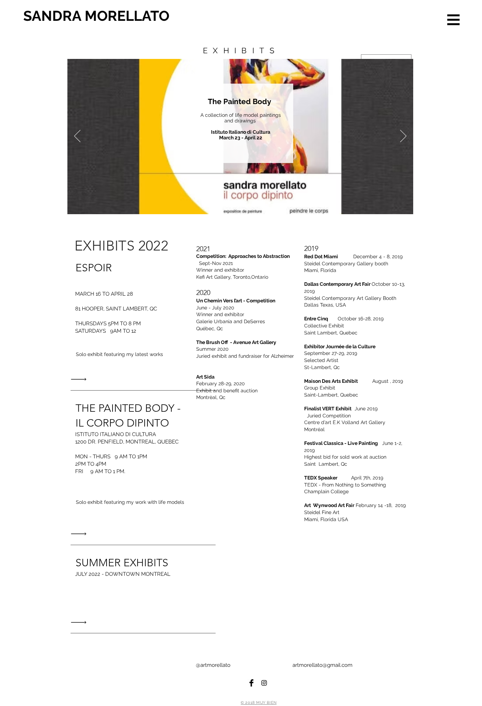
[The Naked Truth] (269, 203)
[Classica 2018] (261, 203)
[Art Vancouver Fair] (253, 203)
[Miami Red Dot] (237, 203)
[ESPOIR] (211, 203)
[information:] (80, 379)
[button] (453, 20)
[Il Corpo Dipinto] (219, 203)
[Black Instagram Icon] (264, 683)
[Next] (403, 136)
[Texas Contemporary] (228, 203)
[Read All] (80, 534)
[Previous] (77, 136)
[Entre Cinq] (245, 203)
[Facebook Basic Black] (251, 683)
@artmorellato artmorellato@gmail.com (274, 665)
